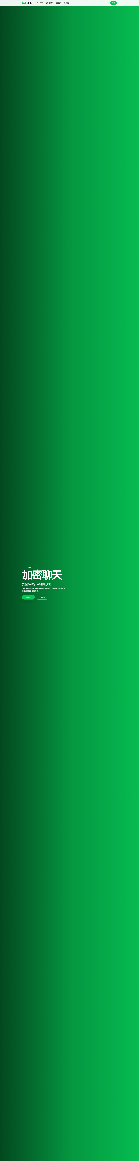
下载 (113, 3)
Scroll (69, 1158)
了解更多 (42, 597)
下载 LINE (28, 597)
